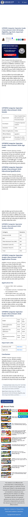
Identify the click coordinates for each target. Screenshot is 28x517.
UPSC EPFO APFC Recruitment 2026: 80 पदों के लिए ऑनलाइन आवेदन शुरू (19, 445)
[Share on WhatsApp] (17, 39)
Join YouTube (23, 410)
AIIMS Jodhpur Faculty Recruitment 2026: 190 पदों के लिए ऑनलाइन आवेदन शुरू (19, 473)
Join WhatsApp (24, 413)
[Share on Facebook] (19, 39)
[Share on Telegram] (21, 39)
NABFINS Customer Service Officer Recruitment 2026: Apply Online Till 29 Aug (19, 459)
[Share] (25, 39)
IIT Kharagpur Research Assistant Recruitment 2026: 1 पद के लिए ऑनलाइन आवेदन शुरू (19, 466)
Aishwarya (8, 38)
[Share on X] (23, 39)
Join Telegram (24, 416)
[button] (19, 2)
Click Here (19, 347)
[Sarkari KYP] (7, 2)
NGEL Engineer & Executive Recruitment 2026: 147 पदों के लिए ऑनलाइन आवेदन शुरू (18, 452)
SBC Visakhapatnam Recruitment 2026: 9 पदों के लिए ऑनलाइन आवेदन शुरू (19, 424)
